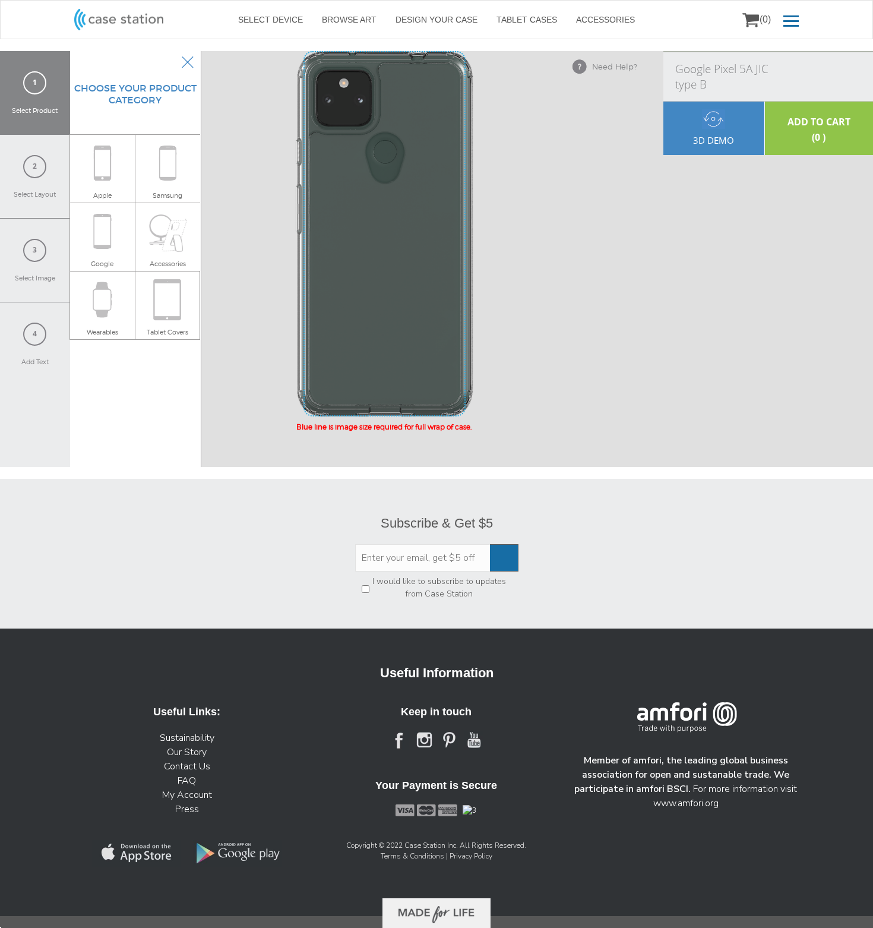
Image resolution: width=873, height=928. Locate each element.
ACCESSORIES (605, 19)
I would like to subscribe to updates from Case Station (439, 587)
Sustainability (187, 737)
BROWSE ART (349, 19)
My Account (187, 794)
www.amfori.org (686, 803)
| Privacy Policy (469, 856)
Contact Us (187, 766)
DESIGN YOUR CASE (436, 19)
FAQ (187, 780)
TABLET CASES (526, 19)
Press (187, 809)
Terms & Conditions (413, 856)
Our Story (187, 752)
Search (720, 19)
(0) (765, 19)
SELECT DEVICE (270, 19)
